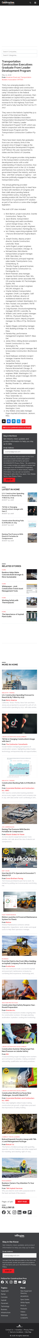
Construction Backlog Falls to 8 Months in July (13, 522)
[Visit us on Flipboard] (30, 1212)
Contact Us (9, 1330)
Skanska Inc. (10, 1010)
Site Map (28, 1332)
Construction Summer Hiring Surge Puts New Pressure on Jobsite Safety (18, 1050)
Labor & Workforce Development (14, 736)
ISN (7, 1054)
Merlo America (11, 700)
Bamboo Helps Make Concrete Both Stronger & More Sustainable (12, 574)
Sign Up (9, 480)
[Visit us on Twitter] (9, 1212)
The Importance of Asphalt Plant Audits (13, 615)
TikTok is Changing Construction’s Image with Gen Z (12, 509)
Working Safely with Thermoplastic (10, 601)
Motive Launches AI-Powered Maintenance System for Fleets (19, 918)
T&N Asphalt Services (14, 1188)
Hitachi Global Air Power (15, 834)
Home (4, 570)
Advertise (18, 1330)
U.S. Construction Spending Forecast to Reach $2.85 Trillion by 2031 (13, 495)
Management (6, 1181)
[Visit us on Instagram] (14, 1212)
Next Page (22, 1202)
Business (5, 959)
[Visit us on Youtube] (25, 1212)
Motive (8, 922)
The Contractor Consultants (17, 744)
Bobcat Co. (10, 1144)
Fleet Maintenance (9, 914)
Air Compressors (8, 827)
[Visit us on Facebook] (4, 1212)
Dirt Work (6, 871)
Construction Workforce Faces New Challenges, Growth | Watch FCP (16, 1094)
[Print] (4, 421)
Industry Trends (8, 692)
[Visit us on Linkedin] (19, 1212)
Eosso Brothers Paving (14, 878)
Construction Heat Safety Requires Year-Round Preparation (18, 1006)
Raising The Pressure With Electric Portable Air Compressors (12, 536)
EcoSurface (10, 966)
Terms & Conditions (16, 1332)
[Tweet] (18, 421)
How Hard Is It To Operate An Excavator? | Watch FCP (18, 874)
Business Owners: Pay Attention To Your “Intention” (18, 1184)
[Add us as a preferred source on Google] (23, 421)
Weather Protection (10, 1002)
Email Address (9, 448)
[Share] (9, 421)
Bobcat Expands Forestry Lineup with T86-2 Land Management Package (19, 1140)
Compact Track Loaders (11, 1137)
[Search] (30, 3)
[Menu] (35, 3)
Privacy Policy (16, 476)
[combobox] (19, 51)
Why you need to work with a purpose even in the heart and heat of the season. (18, 1192)
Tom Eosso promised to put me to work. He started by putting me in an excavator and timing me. (19, 883)
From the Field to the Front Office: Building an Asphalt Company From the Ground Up (19, 962)
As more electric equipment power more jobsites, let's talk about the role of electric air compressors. (18, 839)
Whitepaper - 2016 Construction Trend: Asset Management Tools (12, 588)
